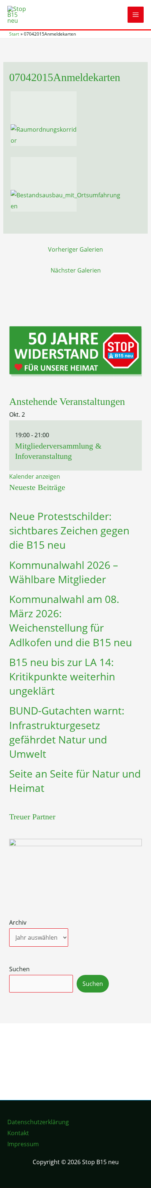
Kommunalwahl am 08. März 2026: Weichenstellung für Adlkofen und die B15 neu (70, 620)
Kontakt (18, 1133)
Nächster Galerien (76, 270)
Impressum (23, 1144)
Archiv (17, 922)
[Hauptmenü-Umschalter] (136, 15)
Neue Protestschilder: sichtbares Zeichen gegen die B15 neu (69, 530)
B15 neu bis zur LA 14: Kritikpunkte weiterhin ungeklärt (62, 676)
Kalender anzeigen (34, 476)
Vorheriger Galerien (75, 249)
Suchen (19, 969)
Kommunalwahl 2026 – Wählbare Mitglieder (63, 572)
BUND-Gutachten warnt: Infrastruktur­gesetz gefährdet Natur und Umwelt (66, 732)
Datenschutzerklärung (38, 1122)
